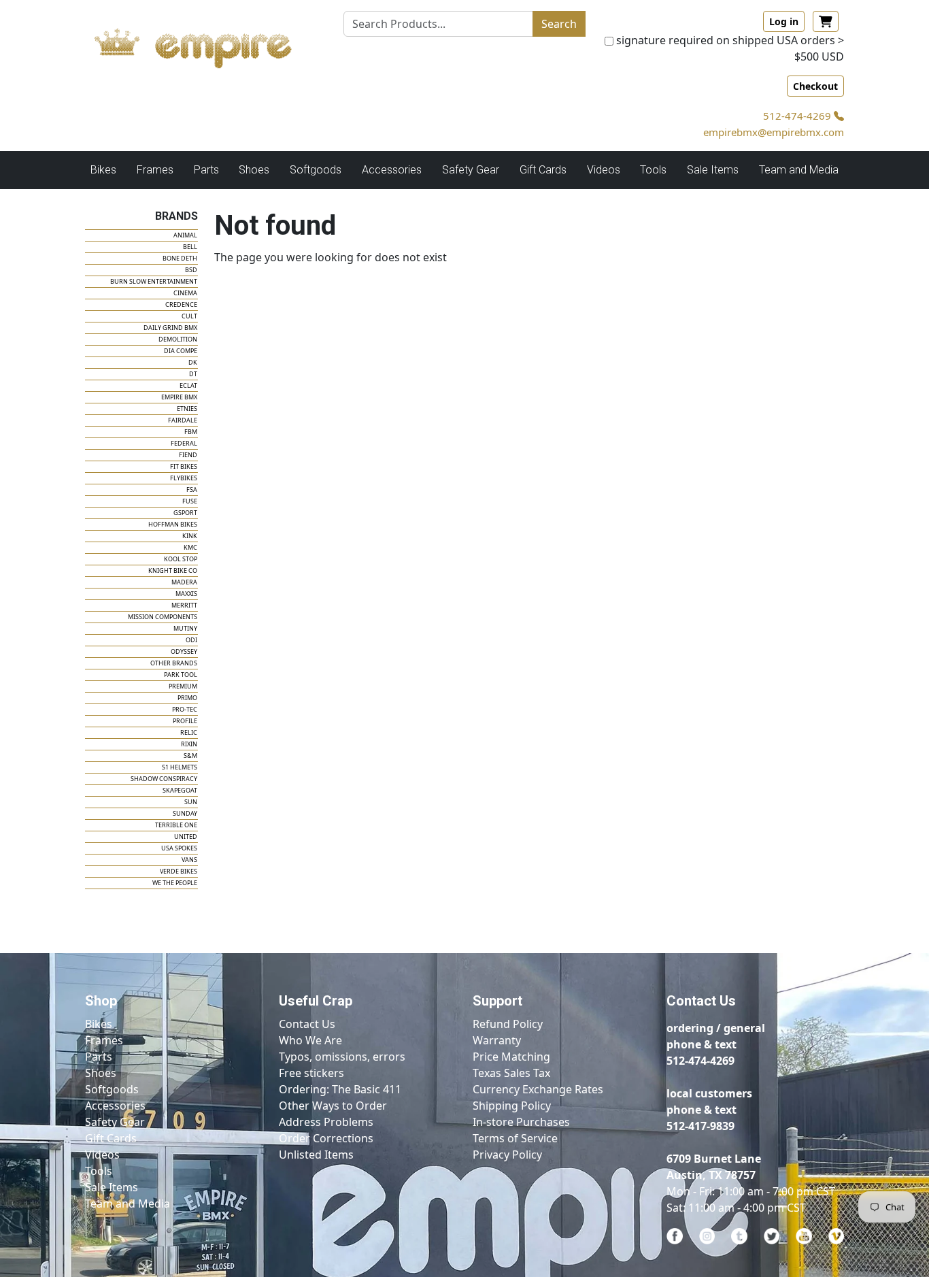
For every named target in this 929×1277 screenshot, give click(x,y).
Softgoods (112, 1089)
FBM (190, 431)
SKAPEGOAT (180, 790)
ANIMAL (185, 235)
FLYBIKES (183, 478)
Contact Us (307, 1023)
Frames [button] (155, 169)
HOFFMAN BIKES (172, 524)
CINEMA (185, 292)
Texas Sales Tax (511, 1072)
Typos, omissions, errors (342, 1056)
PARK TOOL (180, 674)
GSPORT (185, 512)
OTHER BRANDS (173, 663)
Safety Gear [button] (470, 169)
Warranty (497, 1040)
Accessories (115, 1105)
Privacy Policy (507, 1154)
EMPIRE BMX (179, 397)
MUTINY (185, 628)
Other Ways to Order (333, 1105)
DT (193, 373)
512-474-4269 (798, 115)
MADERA (184, 582)
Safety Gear (115, 1121)
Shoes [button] (254, 169)
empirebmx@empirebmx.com (773, 132)
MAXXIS (186, 593)
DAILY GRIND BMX (170, 327)
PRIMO (187, 697)
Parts (98, 1056)
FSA (191, 489)
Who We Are (310, 1040)
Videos (102, 1154)
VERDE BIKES (178, 871)
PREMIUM (183, 686)
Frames (104, 1040)
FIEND (188, 454)
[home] (206, 44)
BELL (190, 246)
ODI (191, 639)
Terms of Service (515, 1138)
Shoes (100, 1072)
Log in (783, 21)
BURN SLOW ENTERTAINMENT (153, 281)
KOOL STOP (180, 558)
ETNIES (187, 408)
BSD (191, 269)
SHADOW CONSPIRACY (164, 778)
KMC (190, 547)
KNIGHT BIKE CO (172, 570)
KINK (189, 535)
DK (192, 362)
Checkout (815, 86)
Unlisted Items (316, 1154)
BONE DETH (180, 258)
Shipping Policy (512, 1105)
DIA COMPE (180, 350)
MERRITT (184, 605)
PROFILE (185, 720)
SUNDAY (185, 813)
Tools (98, 1170)
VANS (189, 859)
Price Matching (511, 1056)
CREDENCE (181, 304)
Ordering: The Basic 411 (340, 1089)
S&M (190, 755)
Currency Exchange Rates (538, 1089)
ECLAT (188, 385)
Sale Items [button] (713, 169)
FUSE (189, 501)
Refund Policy (508, 1023)
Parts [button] (206, 169)
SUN (190, 801)
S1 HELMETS (179, 767)
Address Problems (326, 1121)
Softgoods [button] (315, 169)
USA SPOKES (179, 848)
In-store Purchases (521, 1121)
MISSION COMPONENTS (162, 616)
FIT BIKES (183, 466)
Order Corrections (326, 1138)
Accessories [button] (392, 169)
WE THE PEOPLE (174, 882)
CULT (189, 316)
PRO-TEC (184, 709)
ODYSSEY (184, 651)
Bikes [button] (103, 169)
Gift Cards (543, 169)
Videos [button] (603, 169)
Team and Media (799, 169)
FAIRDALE (182, 420)
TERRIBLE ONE (176, 824)
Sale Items (111, 1187)
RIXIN (189, 744)
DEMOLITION (177, 339)
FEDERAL (184, 443)
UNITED (185, 836)
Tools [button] (653, 169)
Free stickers (311, 1072)
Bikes (98, 1023)
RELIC (188, 732)
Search (559, 23)
